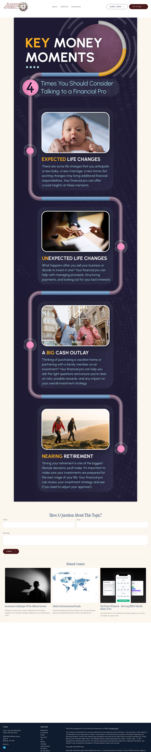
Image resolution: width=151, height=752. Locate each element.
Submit (9, 551)
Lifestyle (43, 744)
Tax (41, 739)
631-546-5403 (16, 730)
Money (42, 742)
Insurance (43, 737)
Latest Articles (45, 746)
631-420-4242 (12, 733)
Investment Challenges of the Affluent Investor (26, 606)
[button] (54, 6)
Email (78, 520)
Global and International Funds (67, 606)
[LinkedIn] (4, 747)
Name (5, 520)
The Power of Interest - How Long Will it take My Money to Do (121, 607)
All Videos (43, 748)
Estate (42, 735)
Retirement (44, 730)
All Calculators (45, 751)
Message (6, 533)
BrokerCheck (114, 728)
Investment (44, 732)
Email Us (6, 744)
